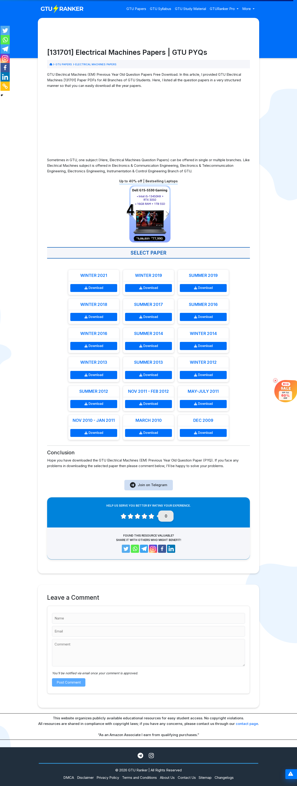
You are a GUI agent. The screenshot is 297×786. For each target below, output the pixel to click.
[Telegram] (5, 49)
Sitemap (205, 777)
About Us (167, 777)
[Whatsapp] (5, 39)
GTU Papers (136, 9)
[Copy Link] (5, 86)
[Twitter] (5, 30)
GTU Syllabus (160, 9)
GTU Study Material (190, 9)
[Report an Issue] (290, 774)
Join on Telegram (152, 485)
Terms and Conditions (139, 777)
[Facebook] (5, 67)
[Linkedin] (5, 77)
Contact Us (187, 777)
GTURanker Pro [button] (223, 9)
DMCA (68, 777)
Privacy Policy (108, 777)
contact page (247, 723)
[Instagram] (5, 58)
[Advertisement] (148, 124)
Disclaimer (85, 777)
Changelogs (224, 777)
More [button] (247, 9)
